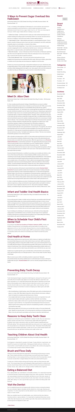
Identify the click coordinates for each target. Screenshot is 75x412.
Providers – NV (61, 78)
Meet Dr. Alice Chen (18, 96)
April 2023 (59, 98)
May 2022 (59, 116)
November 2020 (61, 154)
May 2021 (59, 141)
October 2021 (60, 130)
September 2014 (61, 217)
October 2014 (60, 215)
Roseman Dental (13, 21)
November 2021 (61, 127)
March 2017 (60, 166)
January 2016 (60, 184)
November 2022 (61, 105)
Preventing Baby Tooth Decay (23, 270)
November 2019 (61, 159)
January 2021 (60, 150)
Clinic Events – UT (61, 67)
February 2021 (60, 148)
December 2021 (61, 125)
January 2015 (60, 208)
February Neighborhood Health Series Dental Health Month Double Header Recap (62, 42)
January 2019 (60, 163)
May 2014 (59, 220)
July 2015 (59, 195)
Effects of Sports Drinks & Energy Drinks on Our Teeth (62, 59)
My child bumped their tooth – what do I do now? (62, 53)
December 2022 (61, 103)
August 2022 (60, 112)
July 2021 (59, 136)
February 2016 (60, 181)
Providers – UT (60, 81)
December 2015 (61, 186)
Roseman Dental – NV (62, 83)
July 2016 (59, 170)
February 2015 (60, 206)
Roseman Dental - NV (43, 21)
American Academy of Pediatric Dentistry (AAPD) (29, 224)
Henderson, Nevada (26, 8)
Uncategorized (60, 87)
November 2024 (61, 94)
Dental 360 (26, 99)
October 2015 (60, 190)
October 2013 (60, 226)
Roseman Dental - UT (12, 23)
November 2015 (61, 188)
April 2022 (59, 118)
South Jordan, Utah (14, 8)
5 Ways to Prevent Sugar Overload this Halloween (28, 17)
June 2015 (59, 197)
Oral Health (35, 21)
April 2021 (59, 143)
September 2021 (61, 132)
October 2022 (60, 107)
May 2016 (59, 175)
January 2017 (60, 168)
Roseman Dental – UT (62, 85)
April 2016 (59, 177)
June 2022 (59, 114)
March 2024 (60, 96)
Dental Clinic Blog (27, 21)
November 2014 (61, 213)
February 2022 (60, 123)
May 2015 (59, 199)
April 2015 (59, 202)
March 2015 (60, 204)
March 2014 (60, 222)
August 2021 (60, 134)
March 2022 (60, 121)
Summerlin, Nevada (38, 8)
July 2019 (59, 161)
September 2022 (61, 109)
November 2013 (61, 224)
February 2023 (60, 100)
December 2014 (61, 211)
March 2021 (60, 145)
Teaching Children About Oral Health (27, 334)
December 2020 (61, 152)
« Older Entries (11, 405)
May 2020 (59, 157)
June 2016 (59, 172)
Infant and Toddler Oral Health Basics (27, 191)
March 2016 (60, 179)
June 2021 (59, 139)
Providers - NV (41, 99)
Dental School (60, 74)
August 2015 (60, 193)
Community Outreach (51, 8)
